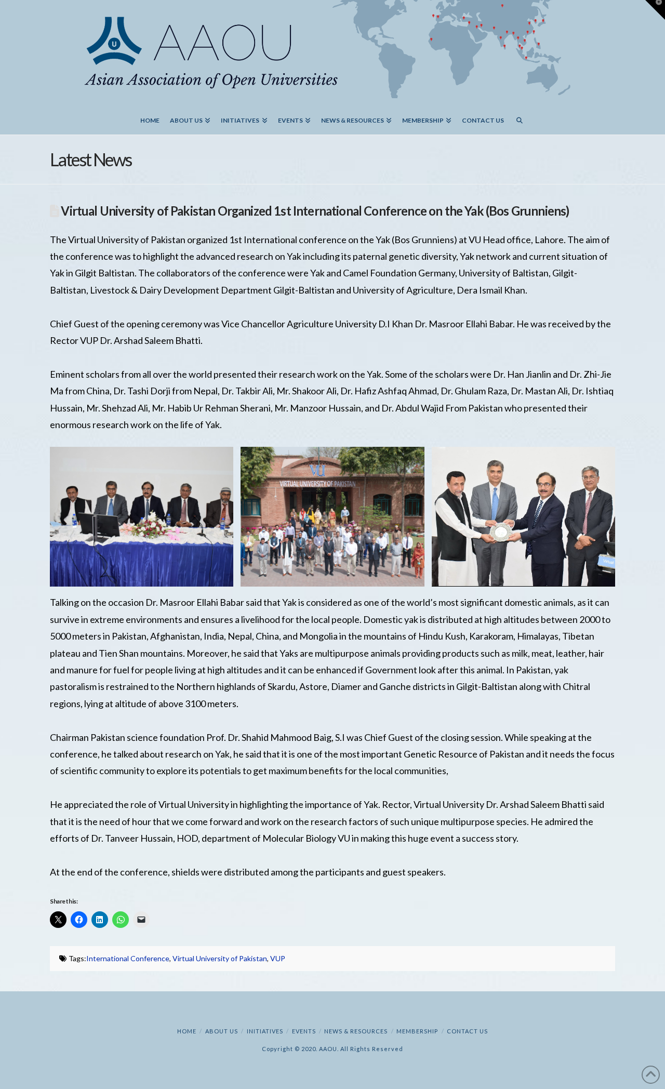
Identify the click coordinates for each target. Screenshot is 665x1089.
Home (186, 1031)
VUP (277, 958)
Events (304, 1031)
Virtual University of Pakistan (219, 958)
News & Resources (356, 1031)
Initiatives (265, 1031)
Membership (417, 1031)
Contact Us (467, 1031)
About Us (221, 1031)
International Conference (127, 958)
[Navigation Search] (519, 116)
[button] (655, 10)
